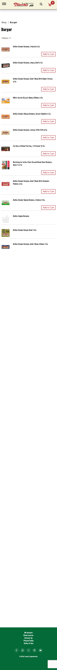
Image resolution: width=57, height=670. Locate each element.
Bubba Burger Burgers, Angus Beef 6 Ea (28, 62)
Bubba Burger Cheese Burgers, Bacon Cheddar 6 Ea (32, 113)
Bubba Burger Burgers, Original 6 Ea (26, 46)
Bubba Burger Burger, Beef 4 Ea (24, 230)
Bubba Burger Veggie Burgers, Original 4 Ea (29, 200)
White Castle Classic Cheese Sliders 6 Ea (28, 97)
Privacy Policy (29, 640)
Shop (3, 22)
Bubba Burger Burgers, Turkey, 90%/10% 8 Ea (30, 130)
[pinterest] (34, 650)
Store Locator (28, 635)
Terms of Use (28, 643)
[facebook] (16, 650)
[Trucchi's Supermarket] (25, 4)
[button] (48, 54)
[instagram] (22, 650)
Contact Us (28, 638)
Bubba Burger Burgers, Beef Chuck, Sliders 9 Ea (30, 244)
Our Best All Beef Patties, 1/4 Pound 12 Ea (29, 146)
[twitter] (28, 650)
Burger (13, 22)
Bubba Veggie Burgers (21, 216)
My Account (28, 632)
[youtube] (40, 650)
